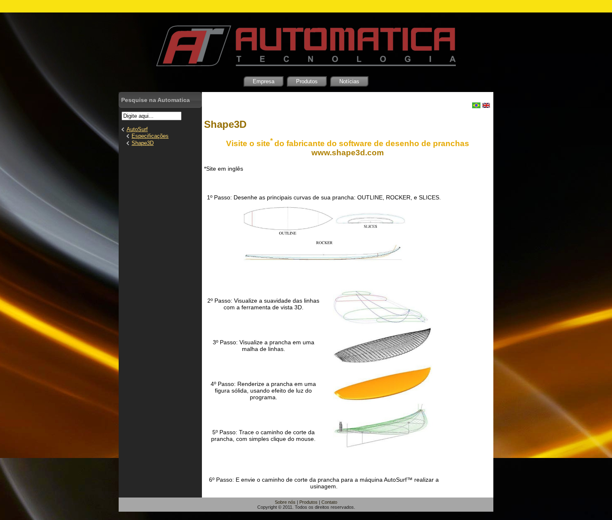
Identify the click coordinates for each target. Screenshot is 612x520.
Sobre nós (285, 502)
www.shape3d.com (347, 152)
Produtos (307, 81)
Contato (329, 502)
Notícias (349, 81)
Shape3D (225, 124)
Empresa (263, 81)
